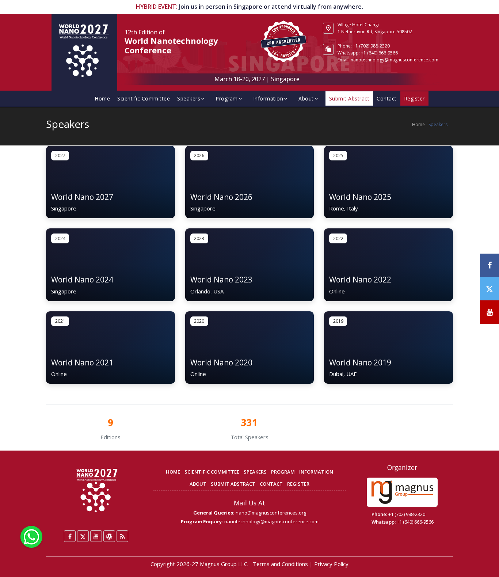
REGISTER (298, 484)
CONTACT (271, 484)
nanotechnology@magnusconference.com (394, 60)
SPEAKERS (255, 471)
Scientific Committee (143, 98)
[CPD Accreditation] (283, 40)
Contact (387, 98)
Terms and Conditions (280, 563)
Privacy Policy (331, 563)
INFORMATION (316, 471)
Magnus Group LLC (223, 563)
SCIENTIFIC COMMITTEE (211, 471)
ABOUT (198, 484)
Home (102, 98)
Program (227, 98)
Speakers (188, 98)
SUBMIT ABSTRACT (233, 484)
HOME (173, 471)
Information (268, 98)
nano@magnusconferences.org (271, 512)
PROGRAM (283, 471)
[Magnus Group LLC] (402, 492)
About (306, 98)
